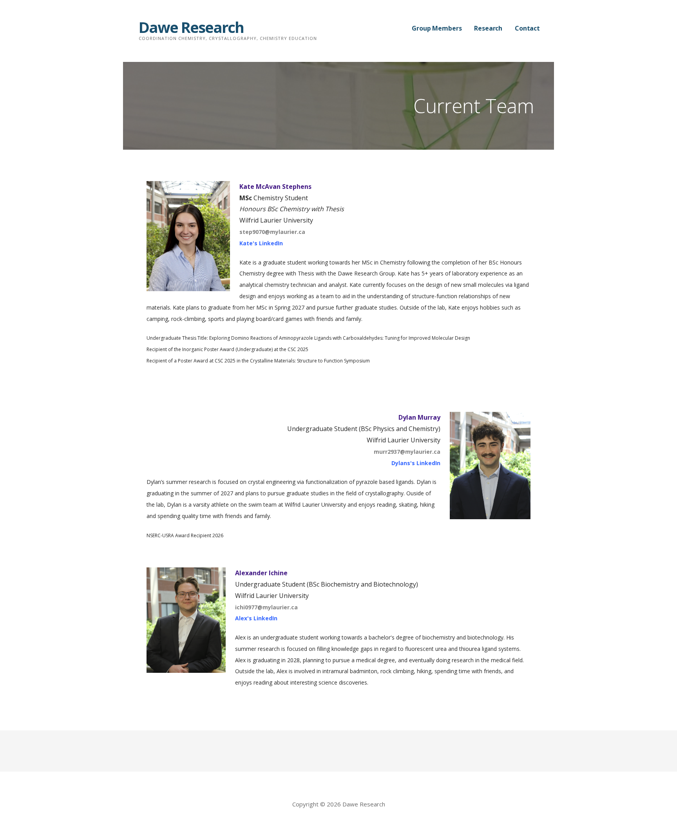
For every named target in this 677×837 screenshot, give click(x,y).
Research (488, 28)
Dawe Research (191, 27)
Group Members (437, 28)
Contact (527, 28)
